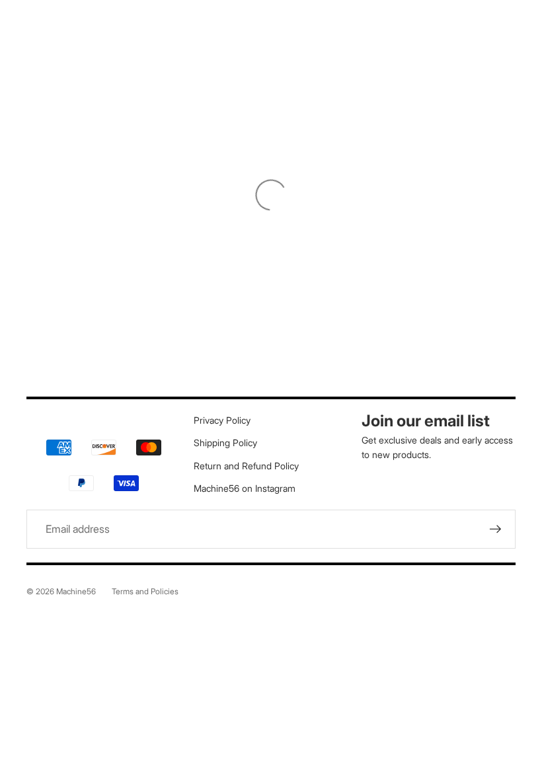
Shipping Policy (225, 442)
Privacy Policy (222, 420)
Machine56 (76, 591)
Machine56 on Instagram (244, 488)
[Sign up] (496, 529)
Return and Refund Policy (246, 465)
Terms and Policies (145, 591)
